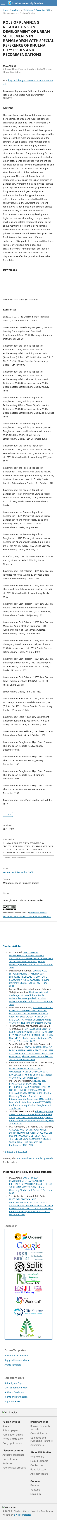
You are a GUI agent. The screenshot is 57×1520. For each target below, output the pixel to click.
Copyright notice (12, 1443)
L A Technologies (22, 1514)
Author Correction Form (17, 1355)
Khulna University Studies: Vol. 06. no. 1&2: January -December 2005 (30, 1021)
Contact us (36, 1465)
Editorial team (38, 1469)
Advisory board (39, 1473)
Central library (38, 1433)
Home (6, 10)
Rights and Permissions (17, 1396)
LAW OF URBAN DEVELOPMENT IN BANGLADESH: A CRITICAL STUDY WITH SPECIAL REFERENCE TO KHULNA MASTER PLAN (31, 957)
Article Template (13, 1364)
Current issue (10, 1459)
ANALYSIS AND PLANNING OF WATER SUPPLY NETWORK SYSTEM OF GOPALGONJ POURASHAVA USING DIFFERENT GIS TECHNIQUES (30, 1134)
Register (7, 1426)
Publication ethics (12, 1434)
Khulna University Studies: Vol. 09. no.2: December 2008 (30, 1076)
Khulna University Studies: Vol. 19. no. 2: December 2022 (31, 1040)
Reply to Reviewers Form (17, 1360)
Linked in (35, 1493)
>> (25, 1151)
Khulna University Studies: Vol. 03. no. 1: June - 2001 (29, 982)
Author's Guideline (14, 1392)
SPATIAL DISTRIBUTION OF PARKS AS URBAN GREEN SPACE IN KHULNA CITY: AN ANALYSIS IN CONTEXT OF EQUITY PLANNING (31, 1033)
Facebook (36, 1485)
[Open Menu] (3, 3)
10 (20, 1151)
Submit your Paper (14, 1383)
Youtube (35, 1489)
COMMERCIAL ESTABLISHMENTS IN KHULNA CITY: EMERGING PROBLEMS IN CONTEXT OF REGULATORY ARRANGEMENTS (29, 975)
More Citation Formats (15, 857)
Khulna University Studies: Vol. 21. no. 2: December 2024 (31, 1001)
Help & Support (39, 1460)
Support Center (12, 1401)
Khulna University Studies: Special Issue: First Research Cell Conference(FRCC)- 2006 (30, 1141)
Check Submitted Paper (16, 1387)
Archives (16, 10)
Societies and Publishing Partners (41, 1439)
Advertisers (37, 1445)
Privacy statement (12, 1438)
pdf (9, 814)
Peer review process (14, 1467)
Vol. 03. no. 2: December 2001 (37, 10)
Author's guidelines (13, 1454)
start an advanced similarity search (35, 1158)
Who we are (37, 1456)
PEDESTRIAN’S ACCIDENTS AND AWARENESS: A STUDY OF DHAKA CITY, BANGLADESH (28, 1071)
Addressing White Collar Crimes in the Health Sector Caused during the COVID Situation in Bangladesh (31, 1114)
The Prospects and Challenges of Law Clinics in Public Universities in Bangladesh (28, 995)
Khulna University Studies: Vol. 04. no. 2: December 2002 (31, 964)
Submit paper (10, 1430)
